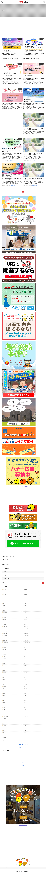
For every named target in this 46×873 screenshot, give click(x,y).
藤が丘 (25, 711)
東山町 (25, 707)
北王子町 (25, 658)
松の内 (25, 725)
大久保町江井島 (26, 624)
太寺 (24, 670)
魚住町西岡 (4, 619)
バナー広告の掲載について (8, 556)
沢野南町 (25, 665)
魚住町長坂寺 (5, 617)
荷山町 (25, 695)
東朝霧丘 (4, 702)
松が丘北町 (4, 725)
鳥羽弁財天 (25, 684)
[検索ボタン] (2, 2)
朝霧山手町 (25, 608)
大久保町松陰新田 (26, 635)
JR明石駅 (25, 589)
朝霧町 (4, 605)
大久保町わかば (5, 644)
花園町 (25, 697)
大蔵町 (25, 651)
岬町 (3, 727)
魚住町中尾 (25, 617)
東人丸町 (25, 704)
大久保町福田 (26, 633)
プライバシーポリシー (7, 562)
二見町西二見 (26, 714)
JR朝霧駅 (4, 589)
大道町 (4, 674)
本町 (24, 721)
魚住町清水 (4, 614)
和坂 (24, 654)
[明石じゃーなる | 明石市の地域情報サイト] (23, 2)
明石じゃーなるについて (8, 554)
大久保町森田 (5, 640)
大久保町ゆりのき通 (27, 642)
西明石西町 (25, 688)
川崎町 (4, 656)
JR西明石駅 (5, 591)
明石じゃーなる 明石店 (23, 825)
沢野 (3, 665)
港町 (24, 727)
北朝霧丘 (4, 658)
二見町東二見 (5, 714)
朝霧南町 (4, 608)
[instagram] (23, 870)
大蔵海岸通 (25, 644)
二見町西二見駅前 (5, 716)
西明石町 (4, 693)
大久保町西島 (26, 631)
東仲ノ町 (25, 702)
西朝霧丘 (25, 693)
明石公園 (25, 601)
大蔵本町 (25, 649)
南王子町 (4, 730)
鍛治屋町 (4, 654)
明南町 (25, 732)
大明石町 (25, 621)
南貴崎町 (25, 730)
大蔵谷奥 (4, 651)
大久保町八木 (26, 640)
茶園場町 (4, 663)
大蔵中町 (25, 647)
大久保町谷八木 (5, 631)
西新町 (4, 695)
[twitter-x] (21, 870)
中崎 (24, 686)
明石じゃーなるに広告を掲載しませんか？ (23, 486)
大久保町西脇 (5, 633)
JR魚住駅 (4, 594)
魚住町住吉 (25, 614)
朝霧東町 (25, 605)
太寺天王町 (25, 672)
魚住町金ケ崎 (5, 612)
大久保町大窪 (26, 626)
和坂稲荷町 (4, 737)
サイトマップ (6, 564)
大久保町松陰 (5, 635)
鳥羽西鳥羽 (25, 681)
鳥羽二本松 (4, 684)
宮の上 (4, 732)
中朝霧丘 (4, 686)
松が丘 (25, 723)
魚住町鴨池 (25, 612)
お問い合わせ (6, 559)
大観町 (4, 670)
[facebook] (20, 870)
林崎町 (25, 700)
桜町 (24, 663)
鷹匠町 (25, 674)
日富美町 (25, 709)
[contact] (25, 870)
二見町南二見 (26, 716)
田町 (24, 677)
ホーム (4, 551)
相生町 (4, 601)
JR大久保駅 (25, 591)
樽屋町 (4, 679)
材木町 (25, 661)
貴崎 (24, 656)
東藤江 (4, 707)
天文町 (25, 679)
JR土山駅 (25, 594)
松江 (3, 723)
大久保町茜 (4, 624)
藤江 (3, 711)
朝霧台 (25, 603)
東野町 (4, 704)
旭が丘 (4, 610)
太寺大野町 (4, 672)
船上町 (25, 718)
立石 (3, 677)
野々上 (4, 697)
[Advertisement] (23, 26)
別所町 (4, 721)
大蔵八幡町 (4, 649)
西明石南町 (4, 691)
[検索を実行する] (43, 583)
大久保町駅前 (5, 626)
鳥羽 (3, 681)
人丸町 (4, 709)
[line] (24, 870)
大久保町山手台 (5, 642)
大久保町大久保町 (5, 628)
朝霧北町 (4, 603)
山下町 (4, 734)
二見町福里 (4, 718)
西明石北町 (25, 691)
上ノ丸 (25, 610)
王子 (3, 621)
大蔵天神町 (4, 647)
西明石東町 (4, 688)
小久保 (4, 661)
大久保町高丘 (26, 628)
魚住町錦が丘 (26, 619)
